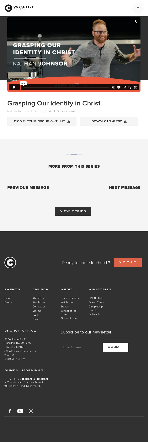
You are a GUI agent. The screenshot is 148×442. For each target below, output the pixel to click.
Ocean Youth (96, 302)
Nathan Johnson (18, 111)
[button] (138, 8)
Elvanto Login (69, 318)
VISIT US (128, 262)
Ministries (100, 289)
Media (67, 289)
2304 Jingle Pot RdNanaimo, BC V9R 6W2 (17, 340)
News (7, 298)
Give (35, 319)
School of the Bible (69, 312)
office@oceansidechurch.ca (20, 351)
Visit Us (37, 310)
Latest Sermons (70, 298)
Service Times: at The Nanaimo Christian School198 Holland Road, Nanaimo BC (26, 382)
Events (8, 302)
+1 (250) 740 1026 (14, 347)
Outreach (94, 314)
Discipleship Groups (96, 308)
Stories (65, 306)
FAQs (36, 315)
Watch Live (39, 302)
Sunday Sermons (68, 111)
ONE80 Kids (96, 298)
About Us (38, 298)
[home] (18, 8)
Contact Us (39, 306)
